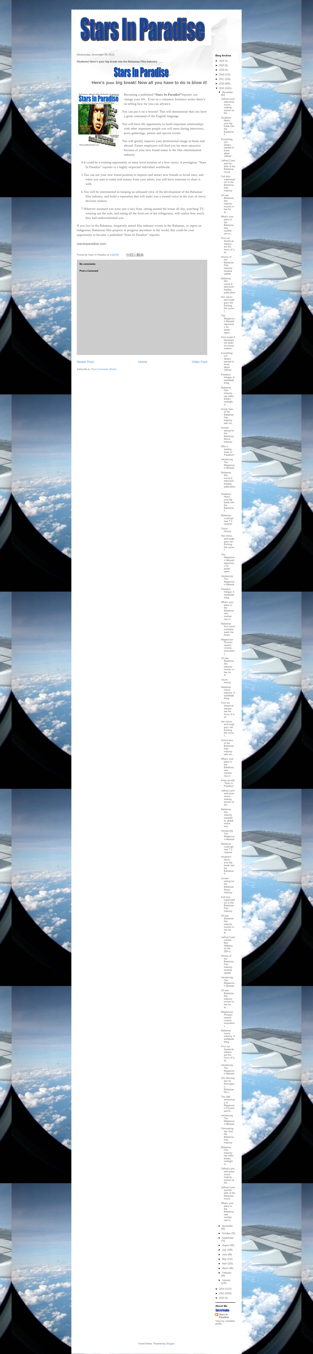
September (227, 1238)
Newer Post (85, 362)
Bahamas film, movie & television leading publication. (228, 481)
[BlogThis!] (131, 255)
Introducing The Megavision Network (228, 463)
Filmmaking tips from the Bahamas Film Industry (227, 1135)
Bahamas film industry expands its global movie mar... (227, 818)
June (225, 1254)
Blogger (170, 1343)
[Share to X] (135, 255)
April (225, 1263)
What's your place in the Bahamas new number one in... (227, 225)
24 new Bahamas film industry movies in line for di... (227, 204)
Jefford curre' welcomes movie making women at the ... (228, 106)
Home (142, 362)
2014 (222, 1288)
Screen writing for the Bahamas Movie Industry (227, 434)
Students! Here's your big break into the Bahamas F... (227, 126)
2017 (222, 79)
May (224, 1259)
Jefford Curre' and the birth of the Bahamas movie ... (228, 166)
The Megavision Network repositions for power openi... (228, 324)
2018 (222, 74)
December (227, 92)
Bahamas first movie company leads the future (228, 629)
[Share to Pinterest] (142, 255)
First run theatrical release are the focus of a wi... (227, 245)
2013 (222, 1293)
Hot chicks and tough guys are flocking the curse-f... (227, 304)
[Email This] (128, 255)
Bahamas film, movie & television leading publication (228, 285)
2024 (222, 60)
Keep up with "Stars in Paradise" (228, 783)
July (224, 1249)
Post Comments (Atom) (103, 369)
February (226, 1272)
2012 (222, 1298)
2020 (222, 65)
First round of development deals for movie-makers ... (228, 343)
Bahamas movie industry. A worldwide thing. (228, 693)
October (226, 1233)
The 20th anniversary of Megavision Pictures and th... (228, 1104)
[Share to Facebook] (138, 255)
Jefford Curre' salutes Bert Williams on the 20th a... (228, 944)
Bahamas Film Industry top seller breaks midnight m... (227, 396)
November (227, 1226)
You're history (226, 530)
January (226, 1280)
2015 (222, 88)
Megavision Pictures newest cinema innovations (228, 646)
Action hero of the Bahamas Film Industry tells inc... (227, 416)
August (226, 1245)
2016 (222, 83)
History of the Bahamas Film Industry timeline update (227, 265)
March (225, 1268)
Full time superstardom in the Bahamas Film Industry (228, 183)
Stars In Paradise (224, 1316)
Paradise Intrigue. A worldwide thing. (227, 378)
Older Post (199, 362)
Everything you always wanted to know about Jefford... (227, 148)
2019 (222, 70)
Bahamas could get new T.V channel (227, 519)
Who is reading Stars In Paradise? (227, 450)
